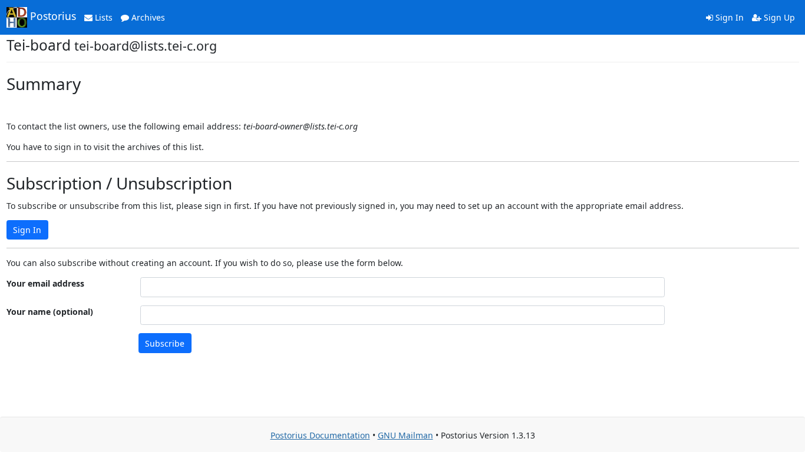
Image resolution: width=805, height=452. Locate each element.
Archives (147, 17)
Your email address (45, 283)
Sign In (728, 17)
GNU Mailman (405, 435)
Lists (103, 17)
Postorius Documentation (320, 435)
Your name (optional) (49, 311)
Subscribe (164, 343)
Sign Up (778, 17)
